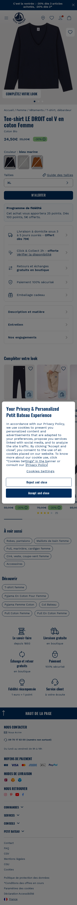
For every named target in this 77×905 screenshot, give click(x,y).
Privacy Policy (36, 465)
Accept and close (38, 493)
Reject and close (36, 482)
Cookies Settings (40, 471)
